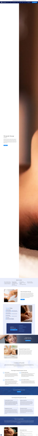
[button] (21, 325)
